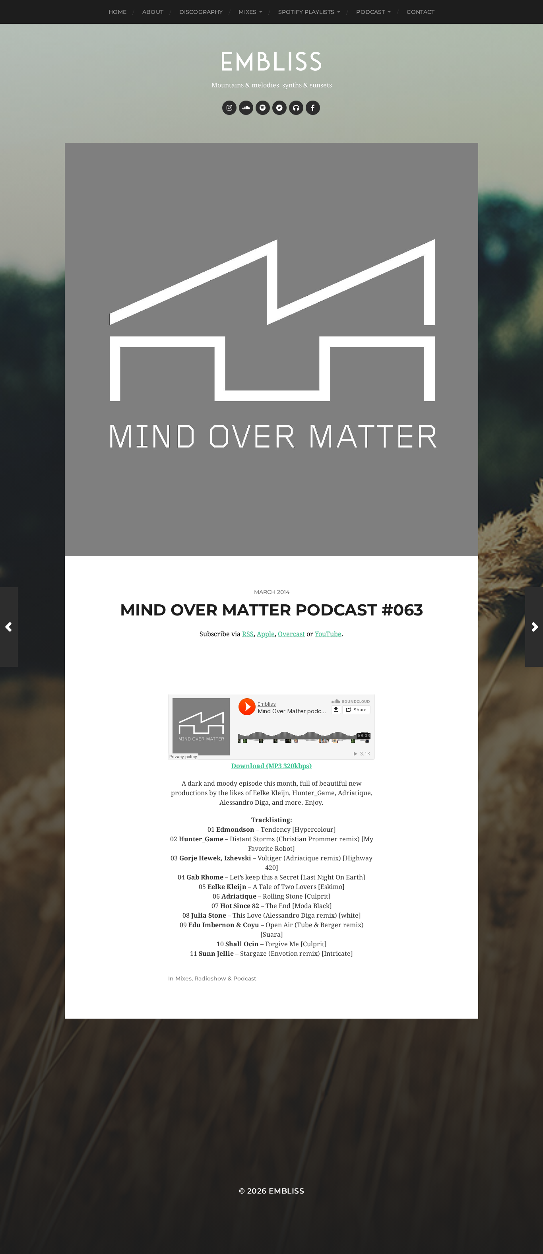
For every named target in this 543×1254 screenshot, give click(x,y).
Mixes (247, 12)
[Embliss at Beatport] (296, 108)
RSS (248, 634)
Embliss (286, 1191)
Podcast (370, 12)
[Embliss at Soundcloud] (246, 108)
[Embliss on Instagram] (229, 108)
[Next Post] (534, 627)
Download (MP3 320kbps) (271, 766)
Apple (266, 634)
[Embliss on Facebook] (313, 108)
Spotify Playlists (306, 12)
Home (118, 12)
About (152, 12)
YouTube (328, 634)
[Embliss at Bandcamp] (279, 108)
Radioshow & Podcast (225, 978)
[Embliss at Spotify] (263, 108)
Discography (201, 12)
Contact (420, 12)
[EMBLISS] (271, 61)
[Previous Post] (9, 627)
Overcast (291, 634)
